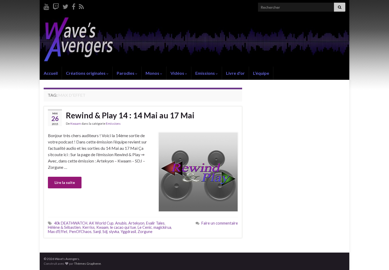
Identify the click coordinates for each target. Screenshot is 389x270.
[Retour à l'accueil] (194, 40)
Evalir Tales (155, 223)
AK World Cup (101, 223)
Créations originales (86, 73)
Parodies (126, 73)
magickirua (162, 227)
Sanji (97, 231)
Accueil (51, 73)
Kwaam (75, 123)
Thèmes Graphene (87, 264)
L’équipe (261, 73)
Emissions (205, 73)
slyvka (114, 231)
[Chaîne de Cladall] (46, 6)
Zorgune (145, 231)
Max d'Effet (57, 231)
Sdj (104, 231)
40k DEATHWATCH (70, 223)
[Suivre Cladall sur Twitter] (65, 6)
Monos (153, 73)
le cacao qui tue (123, 227)
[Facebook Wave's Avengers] (73, 6)
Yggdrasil (128, 231)
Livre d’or (235, 73)
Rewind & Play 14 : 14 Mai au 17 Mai (130, 115)
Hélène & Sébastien (64, 227)
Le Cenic (145, 227)
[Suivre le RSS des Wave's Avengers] (81, 6)
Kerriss (88, 227)
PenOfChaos (80, 231)
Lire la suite (65, 182)
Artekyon (136, 223)
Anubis (121, 223)
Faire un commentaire (219, 223)
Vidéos (177, 73)
